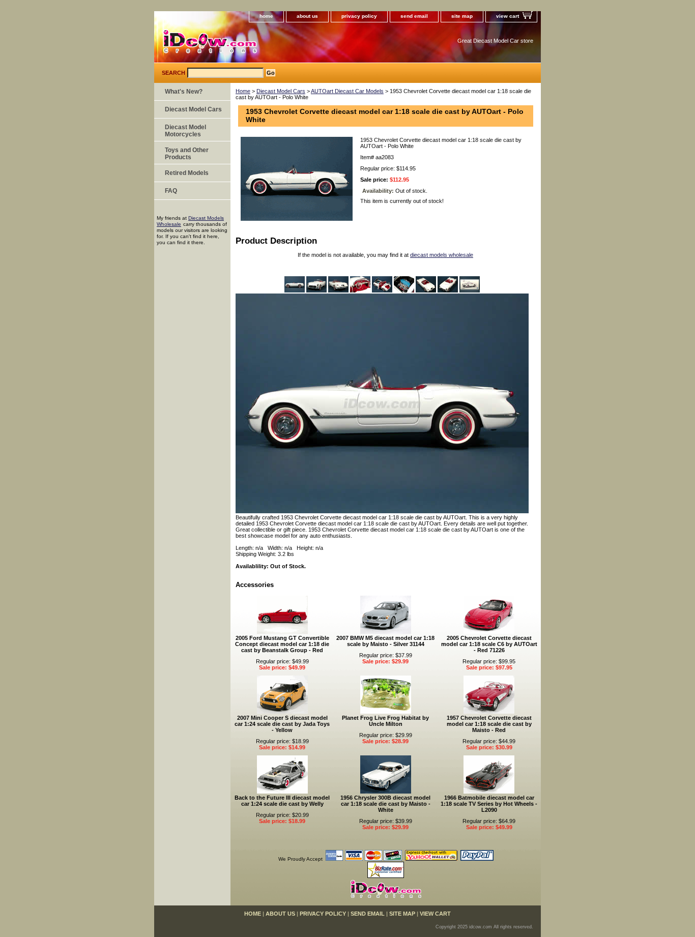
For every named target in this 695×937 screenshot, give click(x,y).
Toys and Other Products (187, 154)
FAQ (171, 190)
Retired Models (187, 173)
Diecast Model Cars (280, 91)
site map (462, 16)
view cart (507, 16)
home (266, 16)
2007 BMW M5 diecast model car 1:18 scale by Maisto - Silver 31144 (385, 641)
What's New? (183, 91)
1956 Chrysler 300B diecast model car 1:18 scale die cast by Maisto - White (385, 804)
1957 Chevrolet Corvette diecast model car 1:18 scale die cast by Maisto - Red (489, 724)
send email (414, 16)
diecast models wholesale (441, 255)
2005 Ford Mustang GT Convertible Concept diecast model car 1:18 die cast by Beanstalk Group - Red (282, 644)
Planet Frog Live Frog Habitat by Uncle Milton (385, 721)
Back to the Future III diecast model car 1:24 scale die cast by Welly (282, 801)
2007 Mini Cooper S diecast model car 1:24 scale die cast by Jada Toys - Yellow (282, 724)
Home (243, 91)
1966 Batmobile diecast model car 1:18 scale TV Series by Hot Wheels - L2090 (489, 804)
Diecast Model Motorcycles (185, 131)
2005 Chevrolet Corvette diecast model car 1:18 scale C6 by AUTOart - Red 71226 (489, 644)
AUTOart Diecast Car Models (347, 91)
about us (307, 16)
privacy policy (359, 16)
